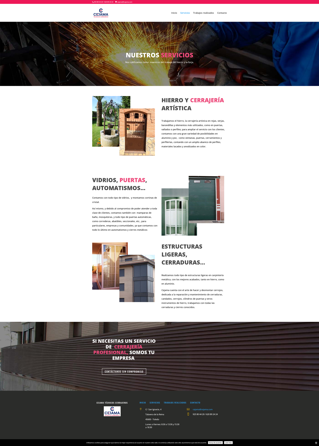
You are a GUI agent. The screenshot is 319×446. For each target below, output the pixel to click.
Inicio (174, 13)
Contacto (222, 13)
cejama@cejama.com (203, 409)
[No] (316, 443)
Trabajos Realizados (175, 402)
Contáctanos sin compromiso (124, 371)
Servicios (185, 13)
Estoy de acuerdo (215, 443)
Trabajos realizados (203, 13)
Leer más (228, 443)
